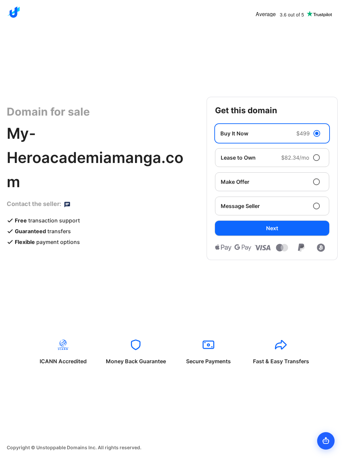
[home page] (13, 12)
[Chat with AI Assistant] (326, 441)
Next (272, 228)
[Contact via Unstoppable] (67, 204)
